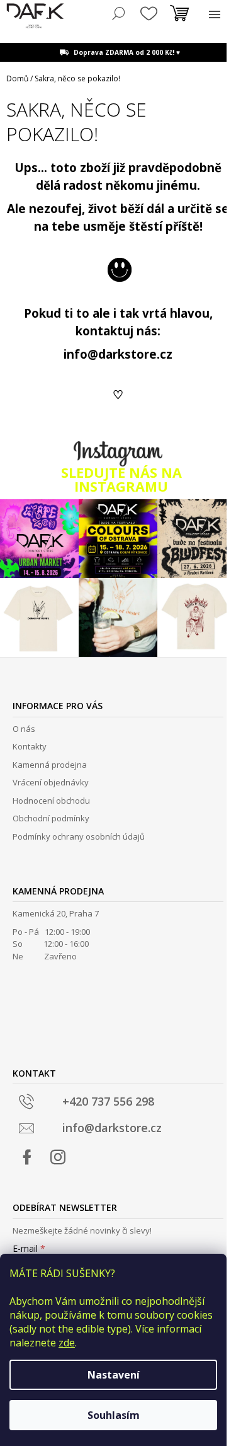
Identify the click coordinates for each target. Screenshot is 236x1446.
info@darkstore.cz (118, 354)
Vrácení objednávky (51, 782)
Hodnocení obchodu (51, 800)
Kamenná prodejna (50, 764)
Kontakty (30, 746)
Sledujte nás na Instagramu (121, 479)
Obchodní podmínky (51, 818)
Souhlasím (113, 1415)
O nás (24, 728)
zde (67, 1343)
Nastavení (113, 1375)
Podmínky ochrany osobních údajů (79, 836)
